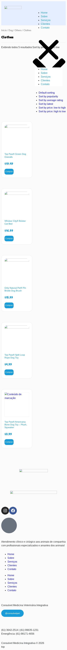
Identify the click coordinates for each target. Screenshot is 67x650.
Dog (11, 30)
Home (44, 12)
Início (4, 30)
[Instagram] (5, 511)
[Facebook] (13, 511)
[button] (49, 48)
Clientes (45, 24)
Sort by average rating (51, 100)
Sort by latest (46, 104)
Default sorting (47, 92)
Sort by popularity (48, 96)
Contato (45, 27)
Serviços (45, 20)
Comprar (9, 171)
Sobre (44, 16)
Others (18, 30)
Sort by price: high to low (52, 111)
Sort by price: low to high (52, 107)
